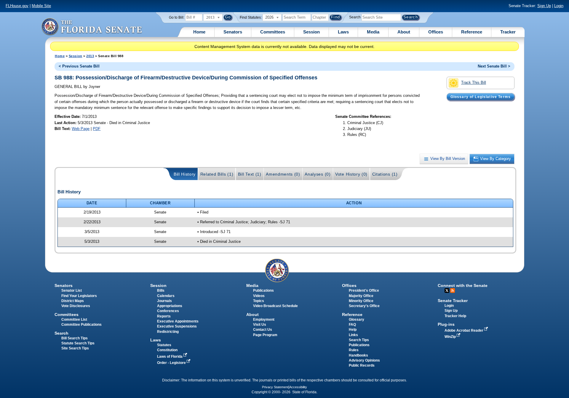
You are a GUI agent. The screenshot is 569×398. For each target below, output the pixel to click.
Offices (435, 31)
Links (353, 335)
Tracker (508, 31)
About (403, 31)
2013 (90, 56)
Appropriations (169, 306)
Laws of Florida (170, 356)
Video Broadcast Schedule (275, 306)
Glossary (356, 319)
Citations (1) (385, 174)
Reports (164, 316)
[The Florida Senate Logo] (91, 26)
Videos (259, 296)
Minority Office (361, 301)
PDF (96, 128)
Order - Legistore (172, 363)
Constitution (167, 350)
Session (311, 31)
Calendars (166, 296)
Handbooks (358, 355)
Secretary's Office (364, 306)
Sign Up (544, 6)
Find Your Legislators (79, 296)
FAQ (352, 324)
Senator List (71, 290)
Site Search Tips (75, 348)
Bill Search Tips (74, 338)
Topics (258, 301)
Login (558, 6)
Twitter (447, 290)
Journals (164, 301)
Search (355, 17)
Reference (471, 31)
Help (353, 329)
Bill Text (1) (249, 174)
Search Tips (359, 340)
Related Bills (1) (217, 174)
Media (373, 31)
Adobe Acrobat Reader (464, 330)
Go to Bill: (176, 17)
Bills (160, 290)
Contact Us (262, 329)
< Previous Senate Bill (79, 66)
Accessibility (298, 387)
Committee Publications (81, 324)
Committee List (74, 319)
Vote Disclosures (75, 306)
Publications (263, 290)
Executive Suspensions (177, 326)
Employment (263, 319)
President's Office (364, 290)
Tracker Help (455, 316)
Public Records (362, 365)
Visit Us (259, 324)
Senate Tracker (453, 300)
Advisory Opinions (364, 360)
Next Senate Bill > (494, 66)
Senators (232, 31)
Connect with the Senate (463, 285)
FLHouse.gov (17, 6)
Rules (354, 350)
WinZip (451, 336)
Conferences (168, 311)
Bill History (185, 174)
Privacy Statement (275, 387)
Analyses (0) (317, 174)
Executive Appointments (178, 321)
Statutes (164, 345)
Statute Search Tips (78, 343)
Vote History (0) (351, 174)
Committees (272, 31)
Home (199, 31)
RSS (452, 290)
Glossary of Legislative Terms (480, 97)
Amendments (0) (283, 174)
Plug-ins (446, 324)
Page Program (265, 335)
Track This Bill (473, 82)
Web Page (80, 128)
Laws (343, 31)
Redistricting (168, 331)
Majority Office (361, 296)
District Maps (72, 301)
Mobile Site (41, 6)
